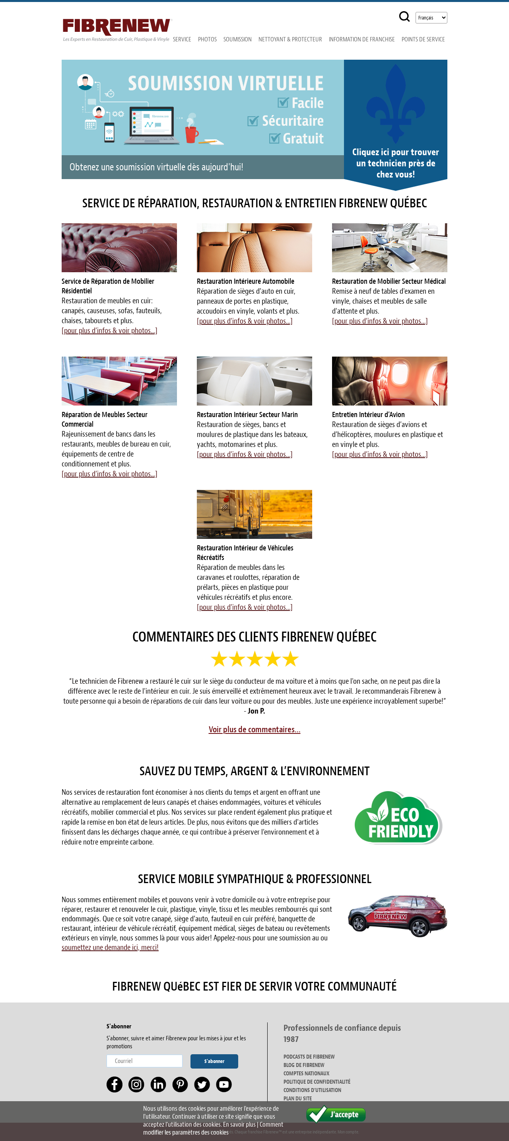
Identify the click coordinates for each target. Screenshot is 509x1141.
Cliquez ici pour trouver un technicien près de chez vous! (395, 163)
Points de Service (423, 39)
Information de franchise (362, 39)
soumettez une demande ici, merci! (110, 947)
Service (182, 39)
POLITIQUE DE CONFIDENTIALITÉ (317, 1082)
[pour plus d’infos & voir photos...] (109, 330)
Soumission (237, 39)
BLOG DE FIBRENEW (304, 1065)
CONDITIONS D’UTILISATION (312, 1090)
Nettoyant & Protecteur (290, 39)
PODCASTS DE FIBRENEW (309, 1056)
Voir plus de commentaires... (255, 729)
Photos (207, 39)
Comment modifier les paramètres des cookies (213, 1128)
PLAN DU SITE (298, 1098)
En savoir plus (239, 1124)
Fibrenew (118, 26)
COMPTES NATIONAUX (306, 1073)
